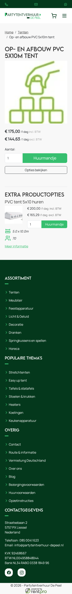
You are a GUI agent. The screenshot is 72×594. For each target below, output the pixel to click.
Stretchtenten (19, 372)
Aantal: (10, 149)
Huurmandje (45, 158)
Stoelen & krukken (22, 396)
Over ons (15, 468)
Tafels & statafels (21, 388)
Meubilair (15, 300)
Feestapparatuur (21, 308)
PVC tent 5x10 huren (24, 202)
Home (9, 32)
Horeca (14, 348)
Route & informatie (22, 452)
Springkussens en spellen (27, 340)
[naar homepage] (23, 15)
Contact (15, 444)
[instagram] (22, 572)
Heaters (14, 404)
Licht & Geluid (19, 316)
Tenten (23, 32)
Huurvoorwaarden (22, 492)
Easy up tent (18, 380)
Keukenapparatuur (22, 420)
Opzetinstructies (21, 500)
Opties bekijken (36, 170)
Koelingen (16, 412)
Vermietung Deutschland (27, 460)
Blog (12, 476)
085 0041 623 (29, 540)
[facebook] (9, 572)
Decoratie (16, 324)
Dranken (15, 332)
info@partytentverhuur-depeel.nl (39, 545)
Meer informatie (16, 246)
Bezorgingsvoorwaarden (26, 484)
